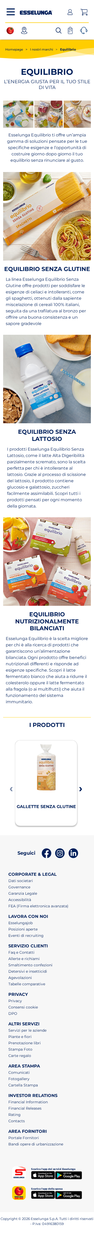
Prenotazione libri (24, 1043)
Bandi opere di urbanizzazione (35, 1144)
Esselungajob (20, 923)
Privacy (15, 1000)
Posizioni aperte (23, 929)
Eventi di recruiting (26, 935)
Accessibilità (19, 899)
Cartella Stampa (23, 1085)
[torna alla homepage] (36, 11)
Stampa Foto (20, 1049)
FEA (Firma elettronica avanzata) (38, 906)
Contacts (16, 1121)
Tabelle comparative (26, 984)
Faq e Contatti (21, 952)
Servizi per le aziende (27, 1030)
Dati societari (20, 880)
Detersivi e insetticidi (27, 971)
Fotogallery (19, 1078)
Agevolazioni (20, 977)
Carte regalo (19, 1055)
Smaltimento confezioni (30, 965)
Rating (14, 1114)
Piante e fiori (20, 1036)
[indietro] (10, 788)
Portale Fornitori (23, 1137)
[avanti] (79, 788)
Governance (19, 887)
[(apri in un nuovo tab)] (11, 30)
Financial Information (28, 1102)
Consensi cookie (23, 1007)
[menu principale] (11, 11)
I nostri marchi (39, 49)
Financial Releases (25, 1108)
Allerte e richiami (24, 958)
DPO (12, 1013)
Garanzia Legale (22, 893)
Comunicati (19, 1072)
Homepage (14, 49)
